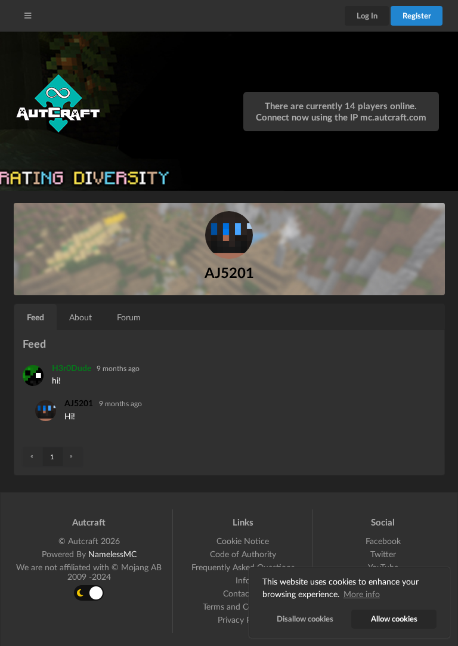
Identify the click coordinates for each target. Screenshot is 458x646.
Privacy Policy (243, 619)
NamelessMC (112, 554)
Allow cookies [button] (394, 618)
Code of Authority (243, 554)
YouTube (383, 567)
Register (417, 15)
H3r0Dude (72, 368)
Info (243, 580)
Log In (367, 15)
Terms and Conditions (243, 606)
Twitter (383, 554)
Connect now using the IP (341, 117)
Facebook (383, 541)
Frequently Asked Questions (243, 567)
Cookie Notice (242, 541)
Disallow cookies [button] (305, 618)
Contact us (243, 593)
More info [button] (362, 594)
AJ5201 (78, 403)
